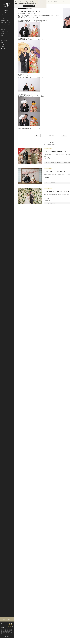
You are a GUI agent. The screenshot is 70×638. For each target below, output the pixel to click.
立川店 (56, 162)
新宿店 (46, 162)
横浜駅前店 (65, 162)
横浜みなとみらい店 (60, 162)
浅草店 (53, 162)
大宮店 (69, 162)
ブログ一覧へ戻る (50, 135)
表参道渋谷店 (50, 162)
